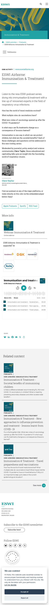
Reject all (24, 598)
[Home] (6, 4)
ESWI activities (11, 42)
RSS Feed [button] (33, 206)
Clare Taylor (8, 180)
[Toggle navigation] (47, 4)
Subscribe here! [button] (14, 530)
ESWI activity (7, 69)
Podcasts (22, 42)
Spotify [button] (23, 206)
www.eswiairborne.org (24, 69)
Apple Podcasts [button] (10, 206)
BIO (15, 165)
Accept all (24, 592)
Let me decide (10, 585)
